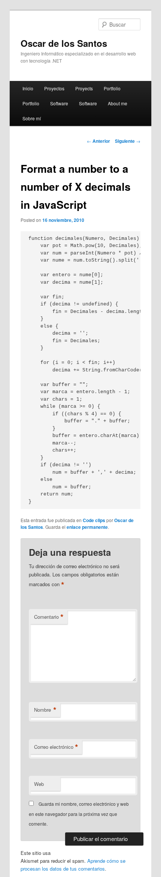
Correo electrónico (56, 747)
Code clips (94, 520)
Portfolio (112, 88)
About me (117, 103)
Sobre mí (31, 118)
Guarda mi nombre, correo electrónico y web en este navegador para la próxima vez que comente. (79, 814)
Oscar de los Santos (64, 43)
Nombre (45, 710)
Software (59, 103)
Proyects (84, 88)
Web (39, 783)
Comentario (49, 617)
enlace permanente (87, 527)
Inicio (27, 88)
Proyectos (54, 88)
